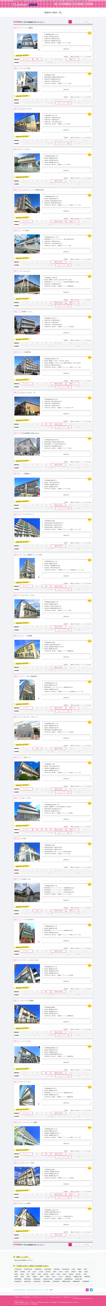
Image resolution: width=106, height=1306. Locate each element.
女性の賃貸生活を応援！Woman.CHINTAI (68, 1302)
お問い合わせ (36, 1297)
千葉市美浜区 (65, 1269)
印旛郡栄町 (87, 1276)
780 (87, 22)
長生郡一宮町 (78, 1279)
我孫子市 (46, 1274)
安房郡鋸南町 (85, 1281)
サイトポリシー (75, 1297)
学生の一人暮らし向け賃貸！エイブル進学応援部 (26, 1304)
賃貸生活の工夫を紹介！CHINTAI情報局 (47, 1302)
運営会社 (17, 1297)
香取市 (47, 1276)
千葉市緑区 (57, 1269)
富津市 (64, 1274)
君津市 (58, 1274)
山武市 (53, 1276)
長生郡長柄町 (46, 1281)
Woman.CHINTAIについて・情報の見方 (60, 1297)
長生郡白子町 (37, 1281)
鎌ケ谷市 (48, 1271)
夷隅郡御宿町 (76, 1281)
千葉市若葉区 (47, 1269)
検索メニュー (87, 4)
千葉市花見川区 (28, 1269)
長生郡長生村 (27, 1281)
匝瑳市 (41, 1276)
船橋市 (79, 1269)
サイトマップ (45, 1297)
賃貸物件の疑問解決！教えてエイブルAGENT (25, 1302)
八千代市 (41, 1271)
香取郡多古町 (27, 1279)
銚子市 (61, 1271)
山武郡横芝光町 (68, 1279)
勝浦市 (33, 1274)
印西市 (16, 1276)
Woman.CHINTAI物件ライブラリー (23, 1260)
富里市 (28, 1276)
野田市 (16, 1271)
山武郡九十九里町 (47, 1279)
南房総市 (35, 1276)
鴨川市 (52, 1274)
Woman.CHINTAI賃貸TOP (19, 1289)
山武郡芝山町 (58, 1279)
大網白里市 (68, 1276)
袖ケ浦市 (78, 1274)
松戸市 (85, 1269)
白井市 (22, 1276)
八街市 (85, 1274)
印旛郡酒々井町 (78, 1276)
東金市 (22, 1274)
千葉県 (46, 1289)
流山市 (34, 1271)
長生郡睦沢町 (17, 1281)
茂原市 (80, 1271)
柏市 (29, 1271)
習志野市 (23, 1271)
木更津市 (73, 1271)
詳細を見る (66, 49)
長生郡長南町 (56, 1281)
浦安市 (55, 1271)
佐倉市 (16, 1274)
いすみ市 (60, 1276)
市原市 (39, 1274)
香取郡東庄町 (37, 1279)
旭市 (28, 1274)
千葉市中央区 (17, 1269)
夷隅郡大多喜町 (66, 1281)
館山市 (67, 1271)
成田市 (86, 1271)
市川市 (73, 1269)
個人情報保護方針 (26, 1297)
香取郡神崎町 (17, 1279)
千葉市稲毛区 (38, 1269)
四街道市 (71, 1274)
